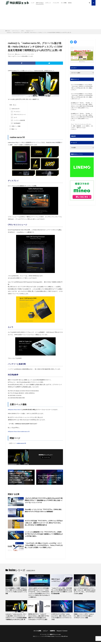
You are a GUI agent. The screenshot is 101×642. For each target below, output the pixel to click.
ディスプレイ (15, 111)
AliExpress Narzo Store (14, 409)
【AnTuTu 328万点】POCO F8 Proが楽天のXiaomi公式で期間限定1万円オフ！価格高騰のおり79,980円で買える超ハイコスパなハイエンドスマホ (44, 500)
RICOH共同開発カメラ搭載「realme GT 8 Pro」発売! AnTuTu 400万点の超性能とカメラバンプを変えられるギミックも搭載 (16, 590)
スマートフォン (40, 2)
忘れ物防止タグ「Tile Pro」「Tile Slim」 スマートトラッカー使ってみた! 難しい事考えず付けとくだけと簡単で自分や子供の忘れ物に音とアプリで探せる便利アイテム (82, 105)
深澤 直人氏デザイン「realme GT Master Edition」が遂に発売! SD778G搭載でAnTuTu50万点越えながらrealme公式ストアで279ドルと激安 (38, 616)
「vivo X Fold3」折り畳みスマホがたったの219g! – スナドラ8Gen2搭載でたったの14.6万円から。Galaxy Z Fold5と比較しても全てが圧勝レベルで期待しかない (44, 545)
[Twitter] (49, 63)
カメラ (14, 117)
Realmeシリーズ (29, 30)
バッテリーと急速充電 (18, 120)
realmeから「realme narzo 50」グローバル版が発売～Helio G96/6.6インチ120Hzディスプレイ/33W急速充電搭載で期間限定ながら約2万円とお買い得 (39, 32)
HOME (8, 30)
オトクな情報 (37, 630)
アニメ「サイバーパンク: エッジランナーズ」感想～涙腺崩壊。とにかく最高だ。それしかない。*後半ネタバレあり (82, 126)
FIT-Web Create (49, 636)
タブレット (48, 2)
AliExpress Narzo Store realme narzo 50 (18, 431)
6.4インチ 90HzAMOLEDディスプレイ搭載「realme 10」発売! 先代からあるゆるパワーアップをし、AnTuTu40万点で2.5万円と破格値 (84, 590)
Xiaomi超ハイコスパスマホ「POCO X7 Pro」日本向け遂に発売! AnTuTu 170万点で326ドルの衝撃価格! (43, 510)
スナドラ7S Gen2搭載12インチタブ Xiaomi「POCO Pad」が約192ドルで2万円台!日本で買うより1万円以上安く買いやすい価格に (82, 86)
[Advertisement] (50, 17)
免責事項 (52, 630)
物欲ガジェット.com (55, 634)
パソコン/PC (56, 2)
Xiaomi (21, 498)
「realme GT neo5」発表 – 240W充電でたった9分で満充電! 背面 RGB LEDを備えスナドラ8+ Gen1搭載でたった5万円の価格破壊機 (61, 590)
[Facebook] (21, 63)
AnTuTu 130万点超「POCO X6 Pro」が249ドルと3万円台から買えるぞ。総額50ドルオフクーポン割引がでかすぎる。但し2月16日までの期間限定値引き (44, 523)
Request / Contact (62, 630)
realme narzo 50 (14, 108)
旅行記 (70, 2)
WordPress (64, 636)
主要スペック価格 (15, 126)
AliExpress (21, 509)
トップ (32, 2)
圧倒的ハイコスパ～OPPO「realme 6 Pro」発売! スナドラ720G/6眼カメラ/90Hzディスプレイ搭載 (84, 615)
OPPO (22, 30)
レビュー (45, 630)
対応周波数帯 (15, 123)
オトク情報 (63, 2)
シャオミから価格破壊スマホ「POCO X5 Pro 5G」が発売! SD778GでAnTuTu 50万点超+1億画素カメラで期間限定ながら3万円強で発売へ (44, 534)
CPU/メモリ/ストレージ (18, 114)
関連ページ (13, 129)
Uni (73, 89)
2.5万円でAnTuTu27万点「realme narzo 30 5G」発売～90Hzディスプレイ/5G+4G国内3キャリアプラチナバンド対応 (61, 616)
